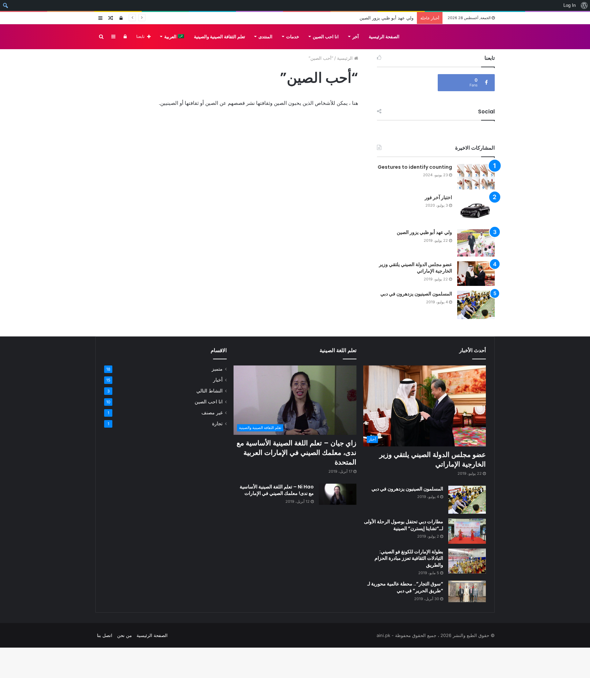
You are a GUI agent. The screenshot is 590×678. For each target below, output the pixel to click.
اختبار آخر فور (438, 197)
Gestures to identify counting (415, 167)
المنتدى (265, 36)
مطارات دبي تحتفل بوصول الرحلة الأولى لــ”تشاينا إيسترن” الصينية (403, 525)
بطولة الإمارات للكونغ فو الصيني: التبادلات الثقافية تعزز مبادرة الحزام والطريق (409, 558)
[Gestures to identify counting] (476, 177)
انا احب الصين (326, 36)
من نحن (124, 635)
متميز (217, 369)
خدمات (292, 36)
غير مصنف (212, 412)
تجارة (217, 423)
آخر (355, 36)
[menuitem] (584, 5)
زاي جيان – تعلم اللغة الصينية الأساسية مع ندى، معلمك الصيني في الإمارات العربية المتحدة (296, 452)
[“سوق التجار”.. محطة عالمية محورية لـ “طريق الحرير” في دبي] (467, 591)
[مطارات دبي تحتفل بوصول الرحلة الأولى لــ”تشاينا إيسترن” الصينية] (467, 531)
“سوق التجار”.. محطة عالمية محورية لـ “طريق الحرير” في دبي (405, 587)
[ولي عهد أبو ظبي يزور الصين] (476, 242)
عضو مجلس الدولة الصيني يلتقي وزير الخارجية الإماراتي (415, 268)
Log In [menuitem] (569, 5)
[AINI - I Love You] (472, 36)
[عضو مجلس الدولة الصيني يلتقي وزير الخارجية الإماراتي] (476, 273)
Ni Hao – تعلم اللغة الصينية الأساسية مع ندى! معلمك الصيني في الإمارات (277, 490)
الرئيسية (345, 58)
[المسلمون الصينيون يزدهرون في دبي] (476, 305)
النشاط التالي (209, 390)
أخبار (218, 380)
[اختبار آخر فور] (476, 209)
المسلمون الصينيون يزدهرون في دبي (416, 293)
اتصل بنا (104, 635)
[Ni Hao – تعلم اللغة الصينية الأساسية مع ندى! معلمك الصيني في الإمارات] (337, 494)
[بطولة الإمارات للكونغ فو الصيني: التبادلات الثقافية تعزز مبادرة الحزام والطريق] (467, 561)
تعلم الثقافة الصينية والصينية (219, 36)
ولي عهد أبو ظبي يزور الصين (424, 232)
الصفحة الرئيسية (384, 36)
